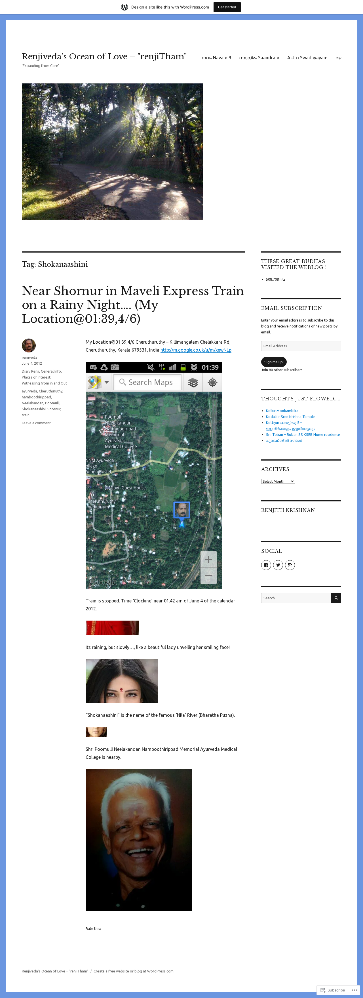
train (25, 415)
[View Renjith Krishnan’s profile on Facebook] (266, 565)
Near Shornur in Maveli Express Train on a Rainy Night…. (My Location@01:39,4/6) (133, 305)
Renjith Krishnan (288, 510)
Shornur (53, 409)
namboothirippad (36, 397)
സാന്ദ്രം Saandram (259, 57)
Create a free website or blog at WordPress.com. (134, 971)
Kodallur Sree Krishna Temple (290, 417)
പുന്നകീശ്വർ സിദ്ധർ (284, 440)
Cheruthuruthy (50, 391)
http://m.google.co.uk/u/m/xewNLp (196, 349)
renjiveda (29, 357)
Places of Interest (36, 377)
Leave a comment (36, 423)
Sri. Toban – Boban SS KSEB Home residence (303, 434)
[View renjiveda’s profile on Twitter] (278, 565)
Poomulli (52, 403)
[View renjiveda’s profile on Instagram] (290, 565)
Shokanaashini (34, 409)
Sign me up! (274, 362)
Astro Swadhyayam (307, 57)
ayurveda (29, 391)
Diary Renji (30, 371)
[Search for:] (296, 598)
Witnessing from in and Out (44, 383)
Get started (227, 7)
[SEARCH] (336, 598)
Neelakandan (32, 403)
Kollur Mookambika (282, 411)
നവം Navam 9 (216, 57)
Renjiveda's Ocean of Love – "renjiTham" (104, 57)
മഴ (338, 57)
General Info (51, 371)
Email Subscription (291, 308)
